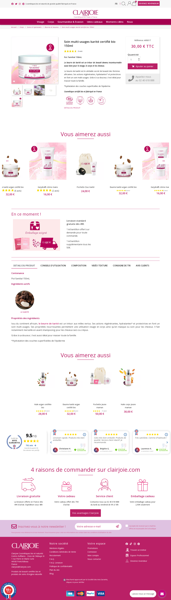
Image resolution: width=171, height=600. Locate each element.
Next (163, 161)
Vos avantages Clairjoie (85, 513)
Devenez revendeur (138, 561)
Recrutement (55, 555)
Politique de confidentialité (60, 566)
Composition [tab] (78, 265)
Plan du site (54, 570)
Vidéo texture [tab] (100, 265)
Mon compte (93, 555)
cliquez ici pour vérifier (75, 582)
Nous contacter (94, 559)
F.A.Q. (51, 559)
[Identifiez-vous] (129, 3)
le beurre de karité (49, 323)
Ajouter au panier (144, 66)
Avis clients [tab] (142, 265)
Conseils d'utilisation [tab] (53, 265)
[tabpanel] (85, 171)
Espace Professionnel (139, 555)
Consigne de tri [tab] (122, 265)
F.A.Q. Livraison (56, 562)
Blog (51, 573)
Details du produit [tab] (24, 265)
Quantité (133, 54)
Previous (7, 161)
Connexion (92, 552)
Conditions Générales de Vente (62, 552)
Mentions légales (56, 548)
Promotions (93, 548)
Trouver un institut (138, 550)
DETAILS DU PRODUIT (72, 108)
